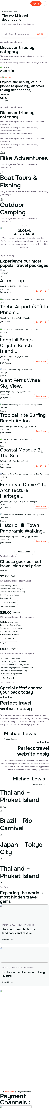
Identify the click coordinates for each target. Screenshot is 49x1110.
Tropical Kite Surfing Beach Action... (23, 418)
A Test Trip (12, 281)
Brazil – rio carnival (16, 824)
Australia (7, 71)
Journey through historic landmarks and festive (19, 931)
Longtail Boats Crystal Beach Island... (16, 345)
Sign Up (35, 3)
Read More (7, 939)
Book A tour (41, 291)
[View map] (5, 276)
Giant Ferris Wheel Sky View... (20, 383)
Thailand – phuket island (19, 796)
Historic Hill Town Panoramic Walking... (23, 528)
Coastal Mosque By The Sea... (22, 453)
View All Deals (23, 552)
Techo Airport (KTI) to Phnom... (24, 309)
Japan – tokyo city (21, 848)
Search (40, 34)
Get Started (8, 602)
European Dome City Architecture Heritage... (23, 490)
